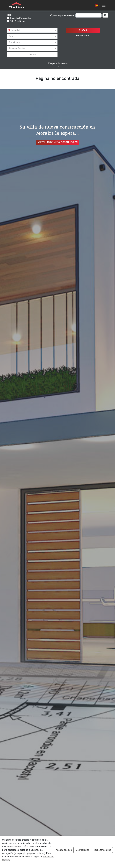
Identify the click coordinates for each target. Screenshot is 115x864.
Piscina (32, 54)
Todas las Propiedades (20, 18)
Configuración (82, 850)
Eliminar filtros (82, 35)
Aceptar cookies (64, 850)
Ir (105, 15)
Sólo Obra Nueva (17, 21)
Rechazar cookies (102, 850)
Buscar (83, 30)
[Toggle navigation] (103, 5)
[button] (97, 5)
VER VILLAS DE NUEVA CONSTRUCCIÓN (58, 142)
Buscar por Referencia (63, 15)
